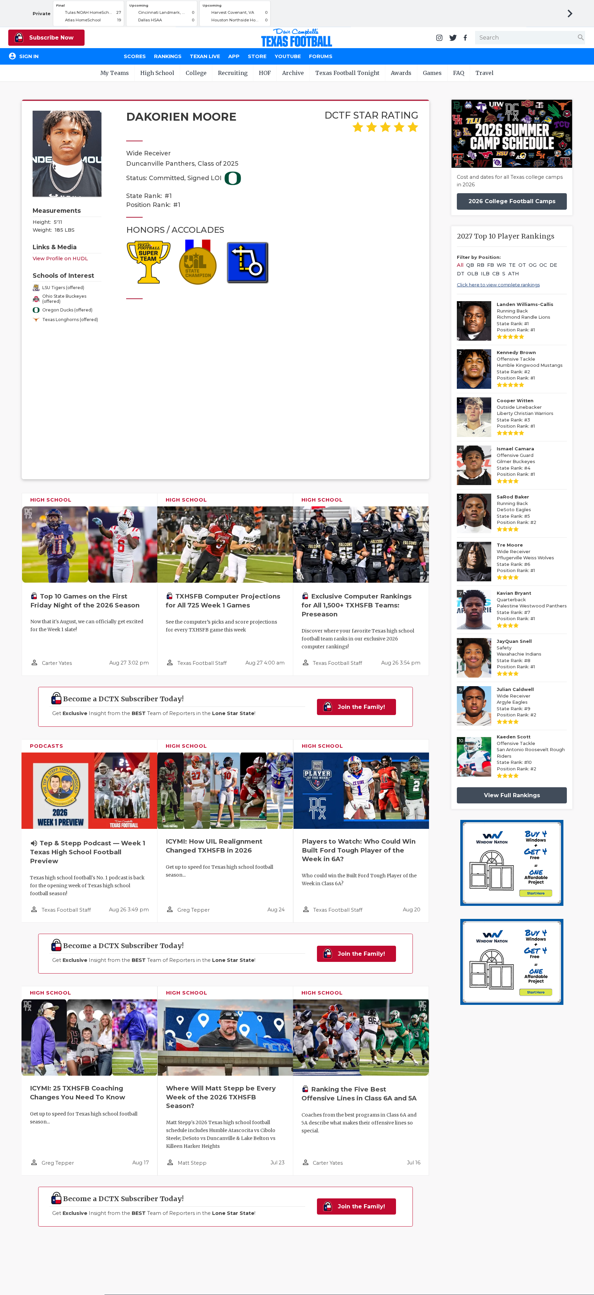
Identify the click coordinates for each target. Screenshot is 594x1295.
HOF (265, 72)
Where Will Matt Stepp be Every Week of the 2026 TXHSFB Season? (221, 1097)
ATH (513, 274)
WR (501, 265)
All (460, 265)
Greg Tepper (193, 910)
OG (533, 265)
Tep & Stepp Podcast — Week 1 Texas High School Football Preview (87, 852)
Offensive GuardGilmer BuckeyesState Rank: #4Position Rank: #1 (516, 461)
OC (543, 265)
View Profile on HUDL (60, 258)
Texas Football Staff (202, 663)
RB (480, 265)
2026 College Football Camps (512, 201)
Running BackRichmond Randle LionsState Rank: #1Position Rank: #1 (525, 317)
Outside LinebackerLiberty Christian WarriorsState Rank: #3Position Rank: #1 (525, 413)
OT (522, 265)
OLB (472, 274)
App (234, 56)
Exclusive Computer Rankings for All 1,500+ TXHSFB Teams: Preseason (356, 605)
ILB (485, 274)
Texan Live (205, 56)
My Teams (114, 72)
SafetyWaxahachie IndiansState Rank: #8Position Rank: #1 (519, 654)
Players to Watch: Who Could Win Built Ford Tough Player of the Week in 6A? (359, 850)
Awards (401, 72)
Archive (293, 72)
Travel (484, 72)
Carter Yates (57, 663)
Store (257, 56)
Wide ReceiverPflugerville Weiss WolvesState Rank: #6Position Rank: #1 (525, 557)
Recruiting (233, 72)
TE (512, 265)
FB (490, 265)
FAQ (458, 72)
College (196, 72)
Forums (320, 56)
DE (553, 265)
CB (495, 274)
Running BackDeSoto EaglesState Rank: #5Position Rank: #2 (516, 509)
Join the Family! (360, 707)
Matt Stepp (192, 1163)
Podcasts (46, 746)
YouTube (288, 56)
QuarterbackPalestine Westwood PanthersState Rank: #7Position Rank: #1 (532, 606)
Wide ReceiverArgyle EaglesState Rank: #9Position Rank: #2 (516, 702)
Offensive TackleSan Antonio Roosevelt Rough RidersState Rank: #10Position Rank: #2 (531, 752)
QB (470, 265)
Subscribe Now (51, 37)
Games (432, 72)
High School (157, 72)
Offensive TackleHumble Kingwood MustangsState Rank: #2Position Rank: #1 (530, 365)
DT (460, 274)
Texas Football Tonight (347, 72)
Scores (135, 56)
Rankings (168, 56)
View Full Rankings (512, 795)
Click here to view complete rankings (498, 284)
